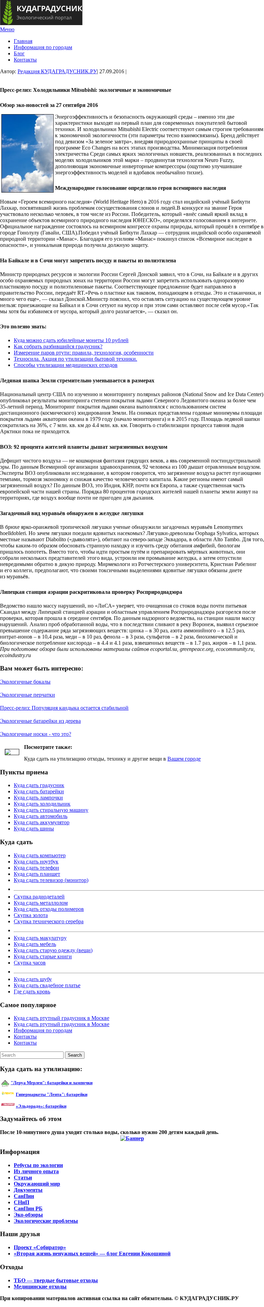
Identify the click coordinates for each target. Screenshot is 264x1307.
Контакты (25, 60)
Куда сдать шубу (33, 979)
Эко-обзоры (28, 1215)
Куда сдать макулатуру (40, 938)
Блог (19, 53)
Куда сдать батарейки (39, 791)
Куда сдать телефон (36, 868)
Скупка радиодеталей (39, 897)
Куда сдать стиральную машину (51, 810)
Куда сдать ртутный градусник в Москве (61, 1018)
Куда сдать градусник (39, 785)
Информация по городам (43, 47)
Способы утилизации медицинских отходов (66, 365)
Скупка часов (30, 963)
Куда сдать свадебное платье (47, 985)
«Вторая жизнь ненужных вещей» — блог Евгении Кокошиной (92, 1253)
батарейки (67, 1094)
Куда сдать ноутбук (36, 861)
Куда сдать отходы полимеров (49, 909)
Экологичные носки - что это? (35, 734)
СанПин (24, 1196)
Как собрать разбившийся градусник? (58, 346)
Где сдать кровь (32, 991)
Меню (7, 29)
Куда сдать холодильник (42, 804)
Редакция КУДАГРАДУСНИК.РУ (57, 71)
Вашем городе (184, 759)
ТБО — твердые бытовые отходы (56, 1280)
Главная (23, 41)
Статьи (23, 1177)
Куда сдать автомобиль (40, 816)
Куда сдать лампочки (38, 797)
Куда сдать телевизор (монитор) (51, 880)
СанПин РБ (28, 1208)
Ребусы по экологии (38, 1165)
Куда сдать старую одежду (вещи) (53, 950)
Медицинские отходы (40, 1286)
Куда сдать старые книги (43, 956)
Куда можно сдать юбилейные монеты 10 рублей (71, 340)
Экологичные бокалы (25, 682)
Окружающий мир (37, 1184)
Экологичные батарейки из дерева (40, 721)
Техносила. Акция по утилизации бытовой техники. (75, 359)
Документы (28, 1190)
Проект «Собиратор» (40, 1247)
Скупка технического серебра (49, 921)
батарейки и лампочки (51, 1082)
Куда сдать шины (34, 828)
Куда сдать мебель (35, 944)
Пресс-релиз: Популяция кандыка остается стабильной (64, 708)
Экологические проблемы (46, 1221)
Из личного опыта (36, 1171)
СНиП (21, 1202)
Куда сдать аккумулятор (41, 822)
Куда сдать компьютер (40, 855)
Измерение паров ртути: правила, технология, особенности (84, 353)
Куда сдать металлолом (41, 903)
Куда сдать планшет (37, 874)
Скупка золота (31, 915)
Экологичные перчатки (27, 695)
